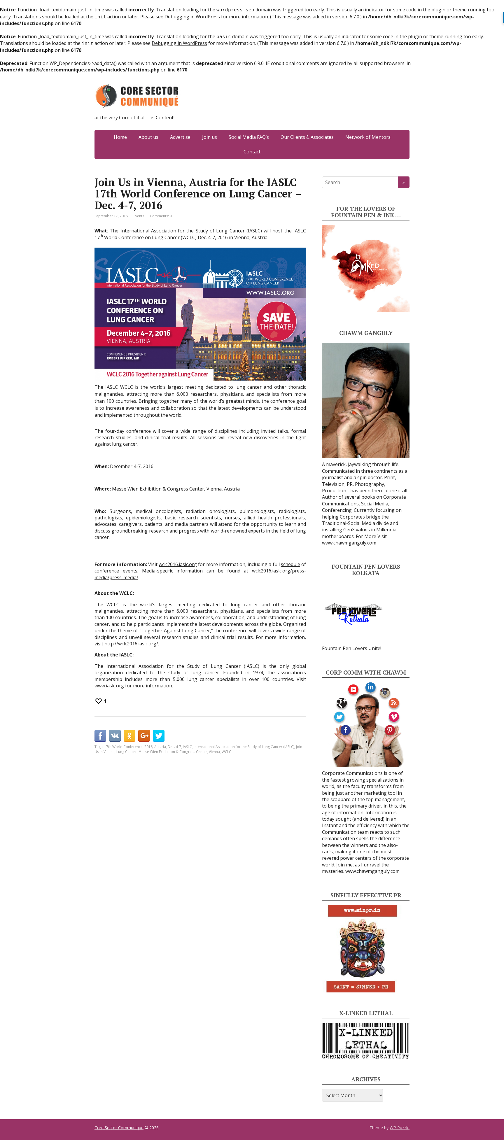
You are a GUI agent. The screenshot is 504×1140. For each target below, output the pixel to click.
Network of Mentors (368, 137)
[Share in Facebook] (100, 736)
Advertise (180, 137)
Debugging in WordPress (192, 16)
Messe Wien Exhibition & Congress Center (173, 751)
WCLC (226, 751)
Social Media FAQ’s (249, 137)
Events (139, 215)
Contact (252, 151)
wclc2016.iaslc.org (178, 564)
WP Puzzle (400, 1127)
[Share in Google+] (144, 736)
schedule (290, 564)
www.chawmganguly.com (349, 543)
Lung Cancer (126, 751)
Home (120, 137)
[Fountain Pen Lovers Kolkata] (353, 613)
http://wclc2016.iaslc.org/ (131, 643)
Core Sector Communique (119, 1127)
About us (148, 137)
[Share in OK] (129, 736)
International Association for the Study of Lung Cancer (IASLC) (244, 746)
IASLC (187, 746)
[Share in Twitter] (158, 736)
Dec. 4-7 (174, 746)
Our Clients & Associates (307, 137)
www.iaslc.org (109, 685)
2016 (148, 746)
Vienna (214, 751)
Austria (160, 746)
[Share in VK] (115, 736)
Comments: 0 (161, 215)
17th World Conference (123, 746)
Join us (209, 137)
